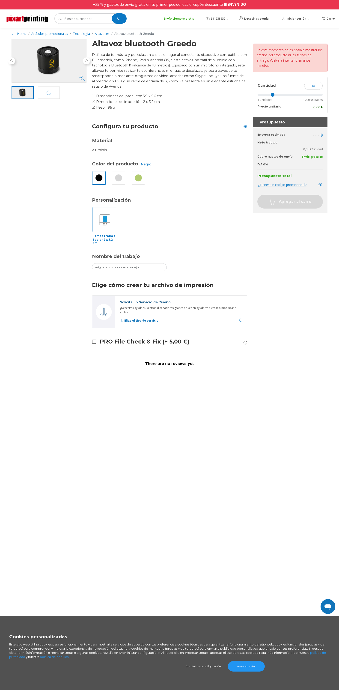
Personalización (111, 200)
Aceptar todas (246, 666)
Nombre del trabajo (116, 256)
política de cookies (54, 657)
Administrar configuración (203, 666)
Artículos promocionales (49, 33)
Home (22, 33)
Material (102, 140)
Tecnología (81, 33)
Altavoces (102, 33)
